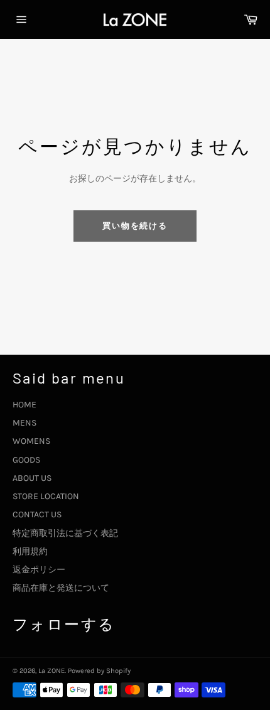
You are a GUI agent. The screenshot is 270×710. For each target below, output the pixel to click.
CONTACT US (37, 514)
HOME (24, 404)
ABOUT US (32, 478)
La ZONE (51, 671)
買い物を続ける (135, 225)
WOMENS (31, 441)
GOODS (26, 460)
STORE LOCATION (46, 496)
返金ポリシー (39, 569)
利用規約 (30, 551)
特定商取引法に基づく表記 (65, 533)
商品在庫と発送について (61, 588)
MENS (24, 422)
